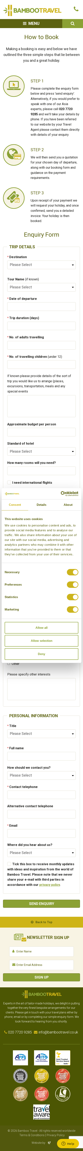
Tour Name (23, 279)
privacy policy (49, 885)
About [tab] (68, 504)
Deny (41, 654)
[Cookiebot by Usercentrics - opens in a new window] (60, 493)
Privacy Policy (56, 1135)
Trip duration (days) (24, 318)
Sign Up (41, 977)
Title (12, 726)
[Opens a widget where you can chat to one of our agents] (68, 1144)
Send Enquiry (41, 904)
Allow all (41, 627)
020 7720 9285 (20, 1032)
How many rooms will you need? (31, 463)
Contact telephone (23, 787)
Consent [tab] (15, 504)
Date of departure (23, 299)
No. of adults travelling (26, 337)
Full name (16, 748)
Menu (33, 23)
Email (13, 826)
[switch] (72, 584)
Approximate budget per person (31, 424)
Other (15, 664)
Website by (41, 1142)
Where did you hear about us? (29, 845)
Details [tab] (42, 504)
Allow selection (41, 640)
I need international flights (32, 483)
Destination (18, 257)
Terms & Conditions (32, 1135)
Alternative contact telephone (30, 806)
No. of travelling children (35, 357)
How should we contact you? (29, 768)
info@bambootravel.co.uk (58, 1032)
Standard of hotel (20, 443)
